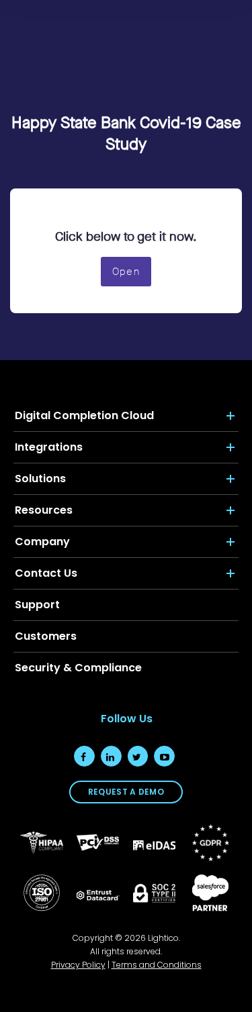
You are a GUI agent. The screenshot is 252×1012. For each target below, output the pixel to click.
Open (126, 271)
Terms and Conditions (157, 964)
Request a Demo (126, 791)
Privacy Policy (78, 964)
